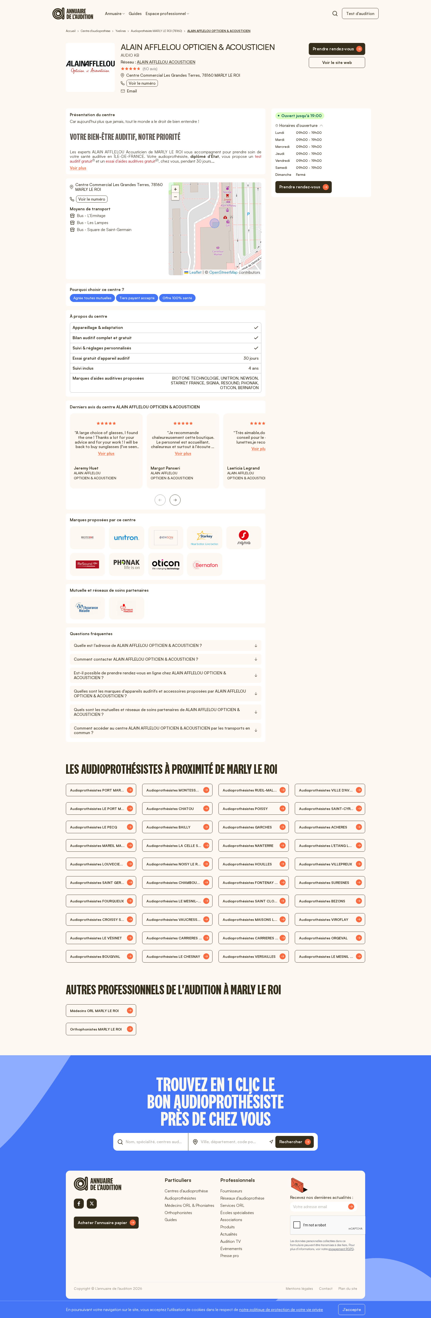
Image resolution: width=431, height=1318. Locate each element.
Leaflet (195, 272)
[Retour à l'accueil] (106, 1184)
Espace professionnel (166, 13)
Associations (231, 1219)
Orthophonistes (178, 1212)
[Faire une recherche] (335, 13)
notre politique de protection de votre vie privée (281, 1309)
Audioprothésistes (180, 1198)
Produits (227, 1226)
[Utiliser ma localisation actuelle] (271, 1142)
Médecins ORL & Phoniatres (189, 1205)
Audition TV (230, 1241)
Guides (135, 13)
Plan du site (347, 1288)
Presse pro (229, 1255)
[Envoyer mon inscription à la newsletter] (351, 1207)
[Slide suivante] (175, 500)
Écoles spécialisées (237, 1212)
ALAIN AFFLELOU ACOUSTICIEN (166, 61)
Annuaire (113, 13)
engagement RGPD (340, 1249)
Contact (325, 1288)
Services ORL (232, 1205)
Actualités (228, 1234)
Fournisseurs (231, 1190)
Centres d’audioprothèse (186, 1190)
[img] (139, 68)
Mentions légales (299, 1288)
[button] (215, 224)
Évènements (231, 1248)
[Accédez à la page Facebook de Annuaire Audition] (79, 1204)
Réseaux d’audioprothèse (242, 1198)
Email (132, 91)
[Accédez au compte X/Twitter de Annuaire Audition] (92, 1204)
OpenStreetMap (223, 272)
